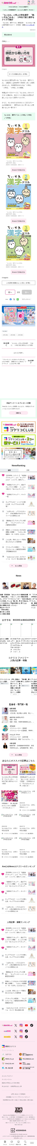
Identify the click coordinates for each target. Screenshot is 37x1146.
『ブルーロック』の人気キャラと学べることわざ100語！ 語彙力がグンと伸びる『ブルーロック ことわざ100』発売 (14, 361)
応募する (18, 413)
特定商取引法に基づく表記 (10, 1100)
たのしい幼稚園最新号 (10, 10)
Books (31, 10)
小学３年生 (20, 335)
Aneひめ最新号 (23, 7)
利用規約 (22, 1094)
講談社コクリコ (4, 683)
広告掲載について (11, 1097)
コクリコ (15, 694)
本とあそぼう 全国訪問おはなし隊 (12, 1086)
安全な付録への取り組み (26, 1100)
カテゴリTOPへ (19, 353)
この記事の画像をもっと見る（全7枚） (18, 283)
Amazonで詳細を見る (18, 170)
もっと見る (18, 566)
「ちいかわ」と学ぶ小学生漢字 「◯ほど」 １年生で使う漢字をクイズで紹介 (22, 344)
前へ (10, 292)
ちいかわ (5, 331)
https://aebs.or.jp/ (18, 1124)
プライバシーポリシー (24, 1097)
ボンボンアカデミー (7, 1076)
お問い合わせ (14, 1094)
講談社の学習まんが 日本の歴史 (11, 1083)
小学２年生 (12, 335)
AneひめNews (13, 7)
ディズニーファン (7, 1079)
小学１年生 (5, 335)
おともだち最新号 (23, 10)
